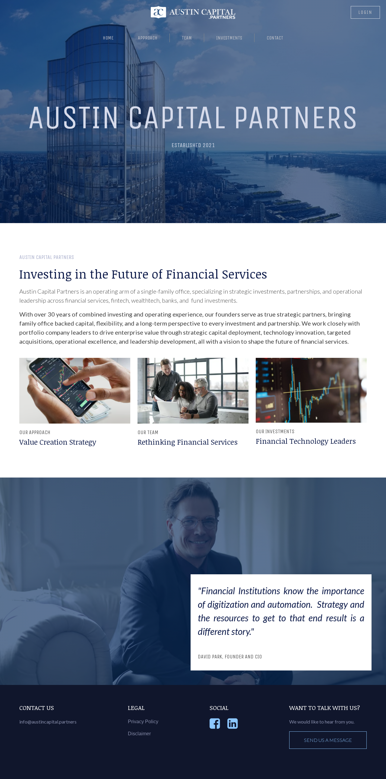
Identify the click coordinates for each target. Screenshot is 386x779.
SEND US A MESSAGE (328, 740)
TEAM (187, 38)
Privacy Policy (143, 721)
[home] (193, 12)
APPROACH (147, 38)
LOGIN (365, 12)
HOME (108, 38)
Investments (229, 38)
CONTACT (275, 38)
